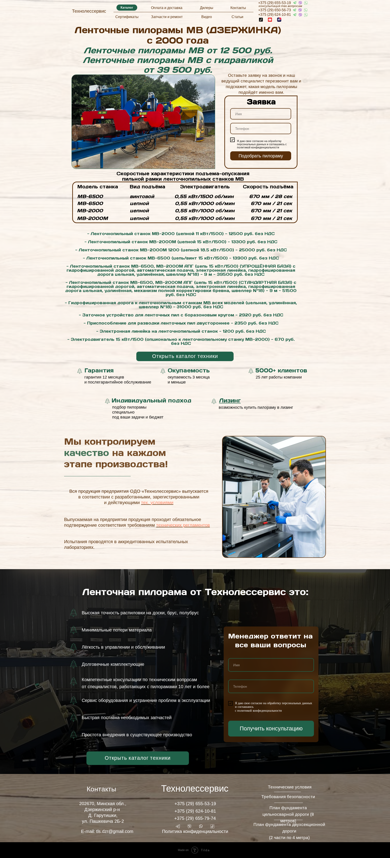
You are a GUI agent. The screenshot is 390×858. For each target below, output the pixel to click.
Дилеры (206, 8)
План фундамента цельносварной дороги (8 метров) (288, 814)
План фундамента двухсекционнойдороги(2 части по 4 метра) (289, 831)
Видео (206, 17)
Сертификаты (127, 17)
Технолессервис (89, 11)
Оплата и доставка (166, 8)
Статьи (237, 17)
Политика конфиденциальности (195, 831)
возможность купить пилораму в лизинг (256, 407)
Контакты (238, 8)
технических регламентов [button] (183, 525)
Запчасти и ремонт (167, 17)
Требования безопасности (288, 796)
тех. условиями (157, 502)
